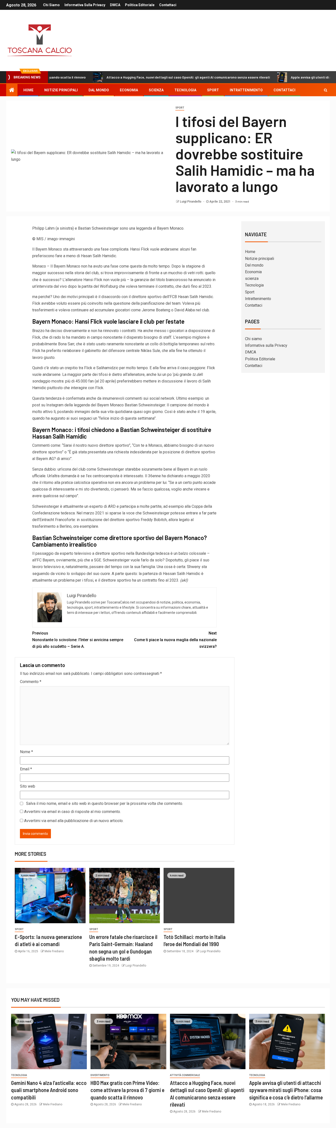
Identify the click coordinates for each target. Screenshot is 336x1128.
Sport (213, 90)
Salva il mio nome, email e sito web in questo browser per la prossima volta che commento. (104, 803)
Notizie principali (61, 90)
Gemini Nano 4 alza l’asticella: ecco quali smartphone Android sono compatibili (49, 1090)
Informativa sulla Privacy (84, 5)
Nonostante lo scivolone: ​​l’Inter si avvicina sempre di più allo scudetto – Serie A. (77, 640)
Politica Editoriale (139, 5)
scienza (156, 90)
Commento (30, 681)
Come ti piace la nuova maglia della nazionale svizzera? (175, 640)
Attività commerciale (185, 1075)
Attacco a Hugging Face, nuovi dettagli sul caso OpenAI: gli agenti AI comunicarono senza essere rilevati (159, 77)
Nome (26, 751)
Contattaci (167, 5)
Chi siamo (51, 5)
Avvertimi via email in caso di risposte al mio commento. (72, 811)
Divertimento (100, 1075)
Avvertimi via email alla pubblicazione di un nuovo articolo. (73, 820)
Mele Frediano (54, 951)
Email (26, 769)
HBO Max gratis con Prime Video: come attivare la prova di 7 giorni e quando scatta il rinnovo (127, 1090)
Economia (129, 90)
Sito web (27, 786)
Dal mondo (99, 90)
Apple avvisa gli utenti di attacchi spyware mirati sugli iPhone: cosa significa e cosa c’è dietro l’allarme (286, 1090)
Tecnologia (185, 90)
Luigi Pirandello (191, 201)
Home (28, 90)
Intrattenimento (246, 90)
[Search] (325, 90)
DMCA (115, 5)
